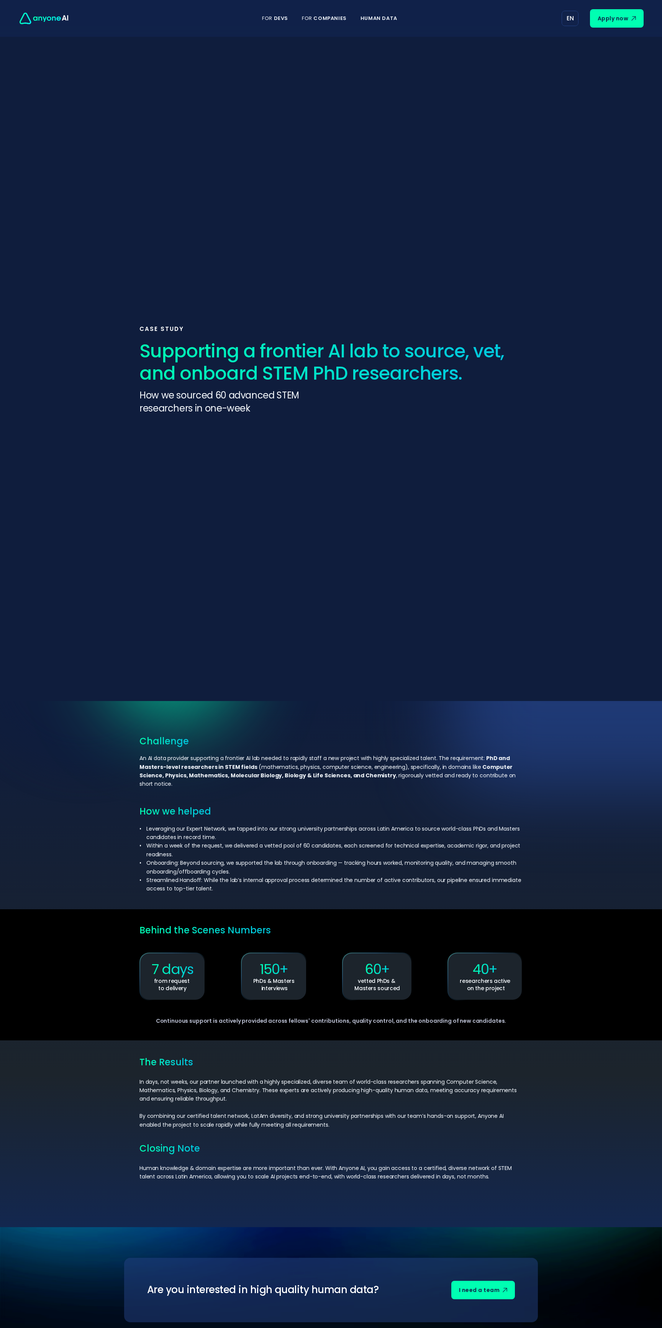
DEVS (275, 18)
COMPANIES (324, 18)
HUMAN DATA (378, 18)
